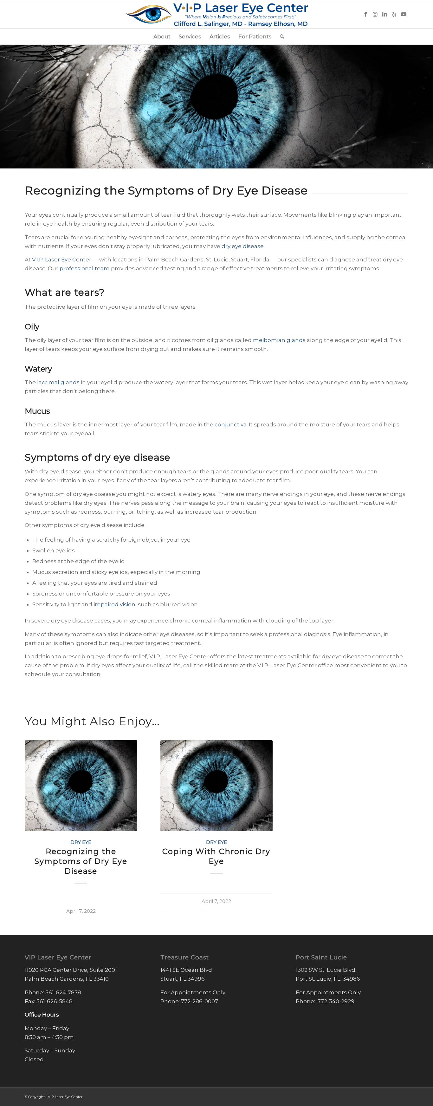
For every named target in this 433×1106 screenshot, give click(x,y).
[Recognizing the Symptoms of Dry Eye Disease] (81, 785)
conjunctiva (231, 424)
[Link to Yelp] (394, 14)
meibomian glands (279, 340)
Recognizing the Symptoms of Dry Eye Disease (80, 861)
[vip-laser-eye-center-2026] (216, 14)
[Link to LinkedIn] (384, 14)
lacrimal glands (58, 382)
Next (398, 808)
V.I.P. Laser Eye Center (61, 259)
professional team (85, 268)
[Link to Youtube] (403, 14)
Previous (34, 808)
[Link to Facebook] (365, 14)
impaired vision (114, 604)
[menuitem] (162, 36)
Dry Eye (80, 842)
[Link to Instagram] (375, 14)
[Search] (280, 36)
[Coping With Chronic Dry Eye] (216, 785)
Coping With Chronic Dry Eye (216, 856)
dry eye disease (243, 246)
